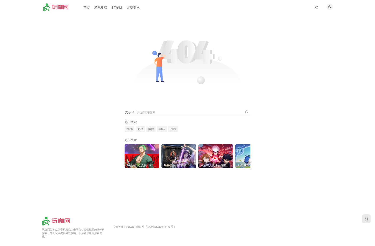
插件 (151, 129)
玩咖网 (140, 226)
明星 (140, 129)
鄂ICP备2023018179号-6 (161, 226)
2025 (162, 129)
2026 (130, 129)
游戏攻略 (100, 7)
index (173, 129)
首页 (86, 7)
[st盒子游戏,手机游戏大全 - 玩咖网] (56, 221)
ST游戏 (117, 7)
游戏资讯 (133, 7)
